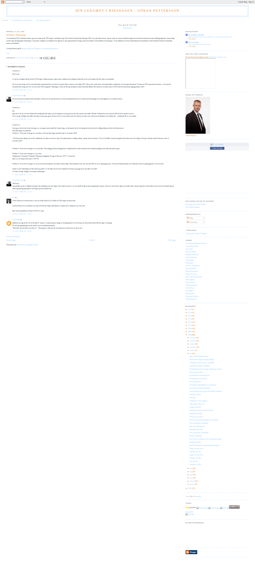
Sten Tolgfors (190, 291)
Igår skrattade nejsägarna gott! (199, 356)
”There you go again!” (196, 417)
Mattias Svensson (191, 274)
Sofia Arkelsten (190, 282)
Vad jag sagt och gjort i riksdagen (196, 233)
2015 (190, 313)
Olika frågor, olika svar (197, 404)
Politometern (197, 496)
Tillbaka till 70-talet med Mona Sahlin (201, 410)
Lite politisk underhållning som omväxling (203, 385)
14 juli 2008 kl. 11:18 (22, 119)
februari (192, 481)
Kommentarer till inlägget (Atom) (27, 245)
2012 (190, 322)
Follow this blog (217, 148)
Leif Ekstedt (16, 219)
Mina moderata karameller (194, 277)
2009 (190, 332)
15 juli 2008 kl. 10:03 (22, 231)
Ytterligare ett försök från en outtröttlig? (202, 363)
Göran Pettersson (17, 95)
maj (191, 472)
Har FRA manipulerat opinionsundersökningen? (205, 445)
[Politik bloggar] (202, 508)
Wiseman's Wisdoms (192, 296)
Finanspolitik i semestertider (198, 378)
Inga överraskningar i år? (197, 426)
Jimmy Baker (190, 260)
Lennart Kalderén (191, 268)
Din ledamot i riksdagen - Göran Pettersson (128, 10)
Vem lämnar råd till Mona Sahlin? (200, 388)
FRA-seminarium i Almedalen (199, 423)
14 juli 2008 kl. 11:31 (22, 175)
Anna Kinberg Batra (192, 246)
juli (191, 353)
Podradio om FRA (195, 394)
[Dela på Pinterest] (54, 58)
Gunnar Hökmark (191, 257)
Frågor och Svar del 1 (196, 455)
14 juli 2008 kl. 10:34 (22, 102)
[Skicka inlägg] (41, 58)
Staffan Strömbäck (191, 285)
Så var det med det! (196, 382)
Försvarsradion (193, 42)
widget (188, 496)
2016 (190, 309)
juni (191, 468)
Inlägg (191, 218)
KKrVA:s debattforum (193, 266)
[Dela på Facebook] (51, 58)
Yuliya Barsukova (191, 299)
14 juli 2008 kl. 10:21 (22, 90)
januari (192, 484)
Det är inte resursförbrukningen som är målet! (204, 420)
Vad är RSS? (190, 512)
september (193, 347)
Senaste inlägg (10, 240)
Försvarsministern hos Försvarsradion (199, 44)
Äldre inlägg (171, 240)
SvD (7, 53)
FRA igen (193, 398)
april (191, 475)
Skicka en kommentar (13, 236)
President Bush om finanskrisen (200, 375)
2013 (190, 319)
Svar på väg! (193, 461)
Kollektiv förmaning (196, 413)
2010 (190, 328)
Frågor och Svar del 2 (196, 448)
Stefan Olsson (190, 288)
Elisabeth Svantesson (192, 254)
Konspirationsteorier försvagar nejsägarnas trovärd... (206, 369)
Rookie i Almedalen (196, 436)
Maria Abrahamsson (192, 271)
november (193, 341)
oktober (192, 344)
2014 (190, 316)
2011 (190, 325)
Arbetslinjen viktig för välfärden (200, 366)
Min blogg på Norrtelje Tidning (195, 204)
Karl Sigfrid (189, 263)
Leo (13, 197)
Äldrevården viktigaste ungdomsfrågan (202, 359)
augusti (192, 350)
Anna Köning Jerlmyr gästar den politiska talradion (206, 391)
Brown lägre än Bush (196, 372)
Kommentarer (193, 222)
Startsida (5, 20)
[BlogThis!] (46, 58)
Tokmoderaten (190, 293)
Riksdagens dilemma (196, 429)
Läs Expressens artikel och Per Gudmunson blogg (205, 439)
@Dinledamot (127, 28)
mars (191, 478)
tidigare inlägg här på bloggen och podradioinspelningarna (39, 48)
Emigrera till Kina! (195, 407)
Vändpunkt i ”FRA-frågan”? (198, 401)
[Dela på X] (49, 58)
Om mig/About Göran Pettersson (22, 20)
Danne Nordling (191, 252)
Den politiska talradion (43, 20)
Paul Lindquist (190, 280)
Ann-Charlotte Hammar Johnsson (196, 243)
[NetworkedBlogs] (217, 144)
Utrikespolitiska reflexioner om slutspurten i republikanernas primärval (210, 37)
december (193, 338)
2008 (190, 335)
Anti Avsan (189, 249)
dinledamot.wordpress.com (217, 57)
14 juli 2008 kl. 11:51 (22, 192)
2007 (190, 488)
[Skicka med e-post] (44, 58)
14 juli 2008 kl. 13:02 (22, 214)
